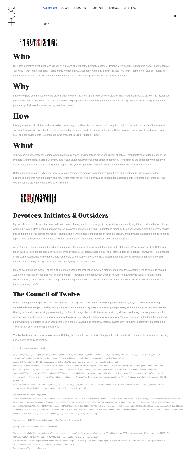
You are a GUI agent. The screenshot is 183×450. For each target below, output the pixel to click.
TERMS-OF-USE (37, 437)
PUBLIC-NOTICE (53, 437)
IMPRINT (165, 433)
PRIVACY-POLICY (20, 437)
